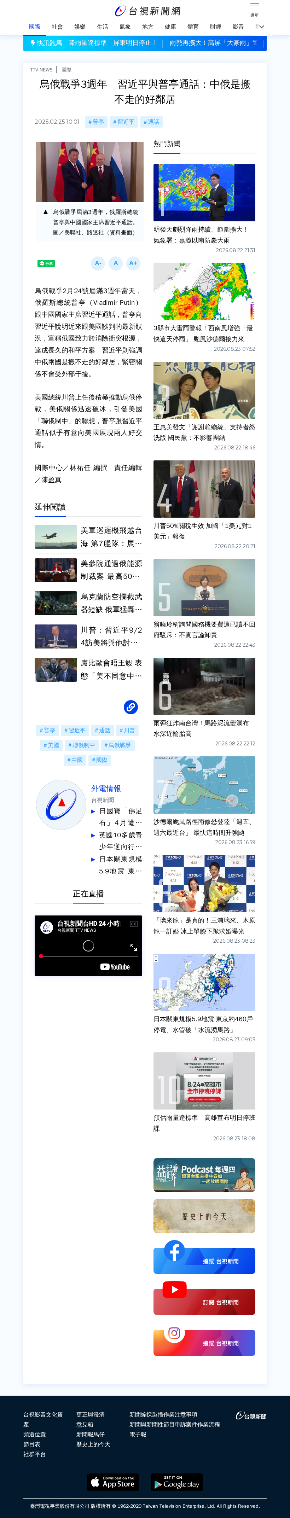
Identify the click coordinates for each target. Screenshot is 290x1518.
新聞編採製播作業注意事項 (163, 1414)
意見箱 (84, 1424)
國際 (66, 69)
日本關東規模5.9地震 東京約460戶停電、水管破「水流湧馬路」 (120, 866)
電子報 (137, 1434)
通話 (153, 122)
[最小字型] (98, 263)
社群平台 (34, 1454)
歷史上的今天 (93, 1444)
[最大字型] (133, 263)
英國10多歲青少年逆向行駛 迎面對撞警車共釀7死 (120, 842)
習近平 (125, 122)
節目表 (31, 1444)
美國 (53, 745)
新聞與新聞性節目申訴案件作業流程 (174, 1424)
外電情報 (106, 788)
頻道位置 (34, 1434)
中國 (77, 760)
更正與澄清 (90, 1414)
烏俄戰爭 (120, 745)
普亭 (98, 122)
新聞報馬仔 (90, 1434)
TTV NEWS (41, 69)
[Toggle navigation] (254, 7)
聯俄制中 (83, 745)
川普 (129, 730)
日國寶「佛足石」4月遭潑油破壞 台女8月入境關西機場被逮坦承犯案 (120, 818)
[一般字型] (116, 263)
